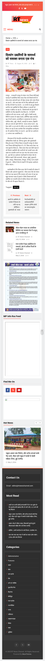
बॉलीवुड (10, 596)
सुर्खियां (10, 632)
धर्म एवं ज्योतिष (12, 583)
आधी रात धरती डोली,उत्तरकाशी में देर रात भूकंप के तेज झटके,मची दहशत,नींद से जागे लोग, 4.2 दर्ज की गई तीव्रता (23, 507)
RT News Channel (24, 237)
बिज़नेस (10, 592)
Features (11, 561)
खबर (9, 565)
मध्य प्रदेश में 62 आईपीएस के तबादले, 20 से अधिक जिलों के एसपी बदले (26, 246)
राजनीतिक (11, 605)
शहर (9, 628)
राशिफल (10, 614)
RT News (10, 63)
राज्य (7, 49)
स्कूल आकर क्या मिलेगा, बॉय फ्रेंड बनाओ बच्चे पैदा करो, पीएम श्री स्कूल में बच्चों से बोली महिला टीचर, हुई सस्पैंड (19, 5)
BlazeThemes (26, 654)
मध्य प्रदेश (11, 601)
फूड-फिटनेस (11, 587)
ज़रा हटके (8, 448)
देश (14, 448)
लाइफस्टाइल (11, 619)
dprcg (16, 187)
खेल (9, 569)
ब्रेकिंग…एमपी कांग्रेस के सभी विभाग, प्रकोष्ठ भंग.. (23, 530)
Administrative (13, 556)
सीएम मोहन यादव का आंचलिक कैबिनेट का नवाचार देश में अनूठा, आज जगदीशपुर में (27, 230)
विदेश (9, 623)
